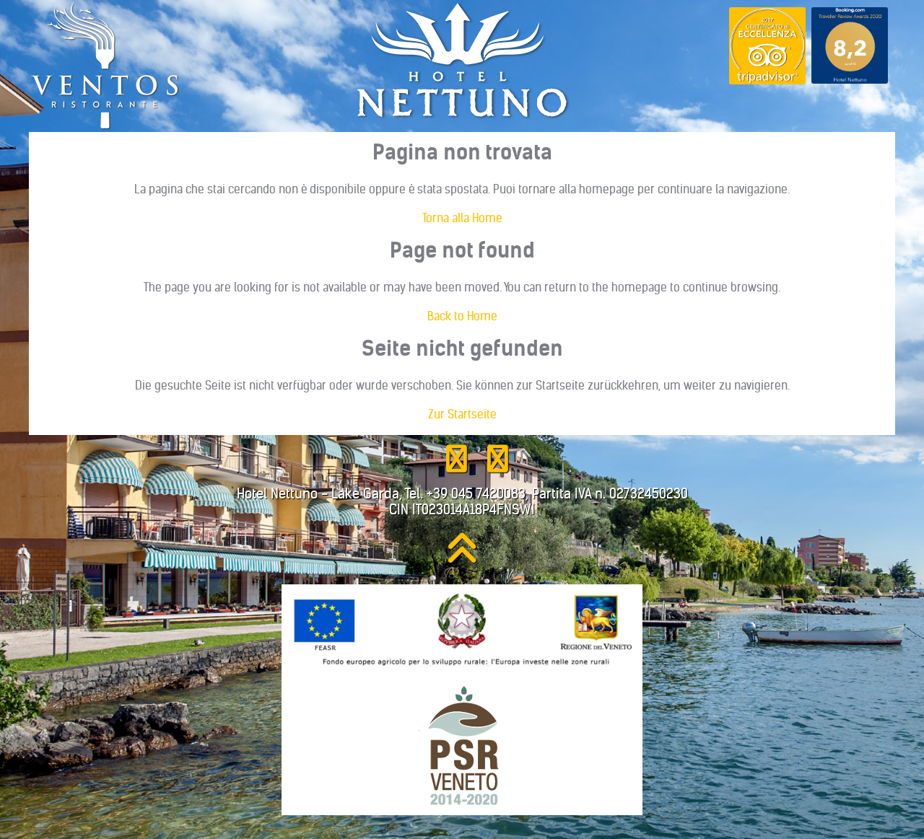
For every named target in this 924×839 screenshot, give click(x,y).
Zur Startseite (462, 414)
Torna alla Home (462, 218)
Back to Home (462, 316)
